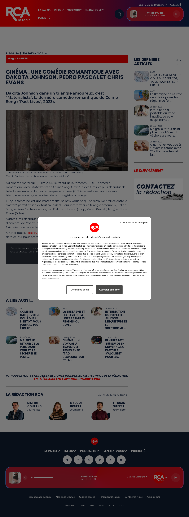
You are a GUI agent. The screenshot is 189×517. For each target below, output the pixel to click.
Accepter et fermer (109, 289)
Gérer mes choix (80, 289)
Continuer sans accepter (134, 222)
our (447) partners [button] (56, 243)
